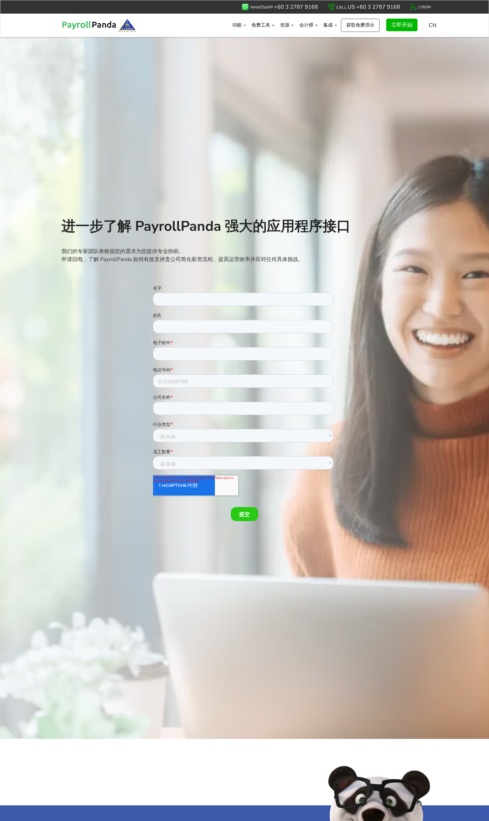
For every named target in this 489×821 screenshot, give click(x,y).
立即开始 (401, 25)
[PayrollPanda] (107, 25)
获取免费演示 (360, 25)
